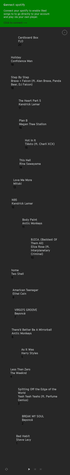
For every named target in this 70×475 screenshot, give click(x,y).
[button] (40, 41)
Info (64, 32)
